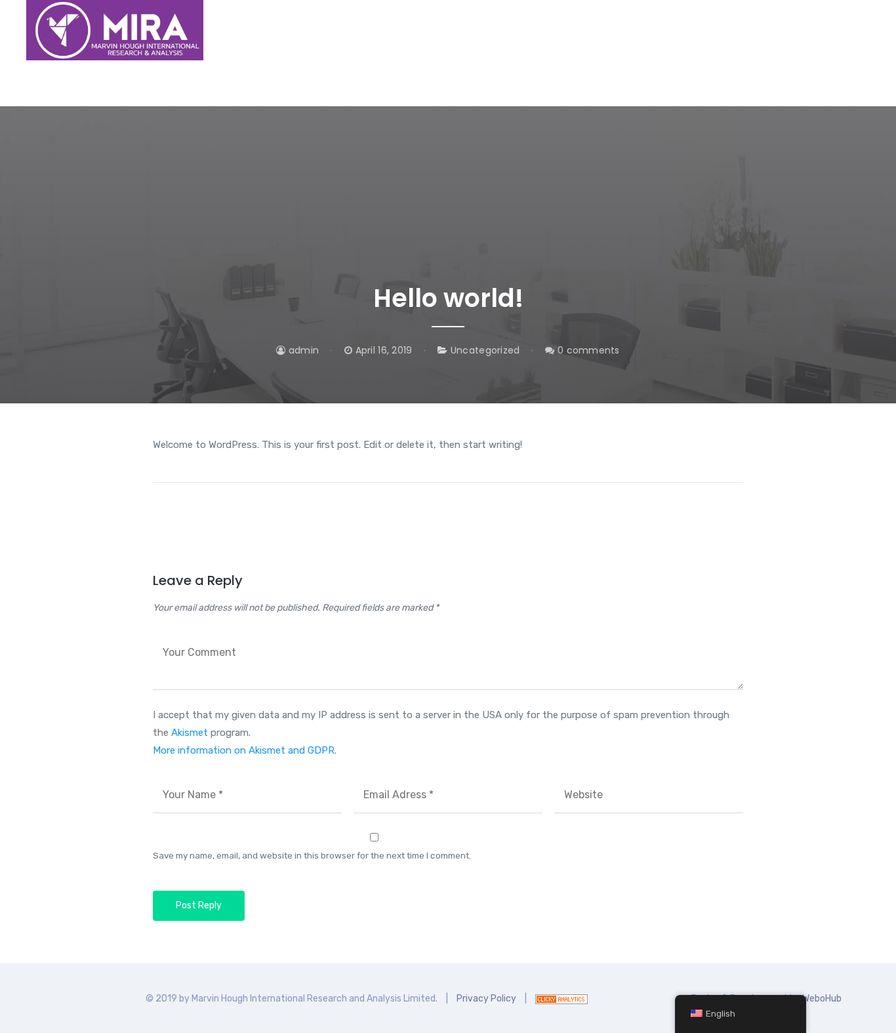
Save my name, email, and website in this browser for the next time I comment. (312, 855)
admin (302, 350)
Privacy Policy (486, 998)
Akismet (189, 733)
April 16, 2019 (382, 350)
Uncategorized (485, 350)
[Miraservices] (114, 30)
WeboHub (822, 998)
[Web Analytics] (561, 998)
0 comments (587, 350)
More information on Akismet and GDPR (244, 750)
